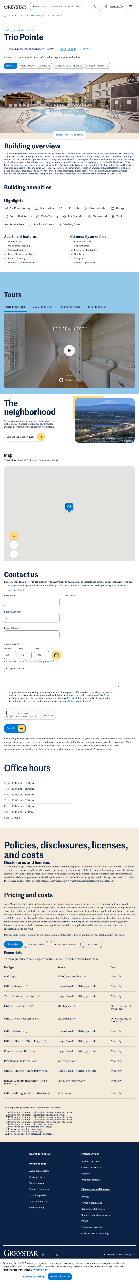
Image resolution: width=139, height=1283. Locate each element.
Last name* (70, 595)
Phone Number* (12, 611)
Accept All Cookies (60, 1276)
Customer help (37, 1177)
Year (36, 648)
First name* (10, 595)
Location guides (37, 1195)
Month (7, 648)
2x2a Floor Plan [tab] (42, 307)
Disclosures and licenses (95, 1189)
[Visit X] (57, 1254)
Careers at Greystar (91, 1167)
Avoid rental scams (39, 1171)
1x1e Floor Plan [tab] (15, 307)
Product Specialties (91, 1179)
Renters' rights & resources (95, 1215)
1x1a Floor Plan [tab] (97, 307)
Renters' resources (39, 1189)
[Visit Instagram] (43, 1254)
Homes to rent (37, 1163)
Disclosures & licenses (93, 1209)
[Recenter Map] (14, 535)
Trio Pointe (56, 15)
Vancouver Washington (34, 15)
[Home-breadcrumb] (5, 15)
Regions (85, 1173)
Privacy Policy (40, 1269)
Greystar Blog (36, 1207)
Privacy (85, 1196)
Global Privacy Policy (78, 701)
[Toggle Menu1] (130, 6)
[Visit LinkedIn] (50, 1254)
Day (21, 648)
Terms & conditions (91, 1203)
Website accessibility (92, 1227)
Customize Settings (34, 1276)
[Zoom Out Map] (14, 554)
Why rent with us (38, 1201)
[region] (69, 1270)
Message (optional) (14, 668)
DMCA (84, 1221)
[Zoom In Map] (14, 545)
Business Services (90, 1161)
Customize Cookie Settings (95, 1233)
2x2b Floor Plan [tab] (70, 307)
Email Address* (12, 628)
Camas (15, 15)
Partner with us (90, 1154)
